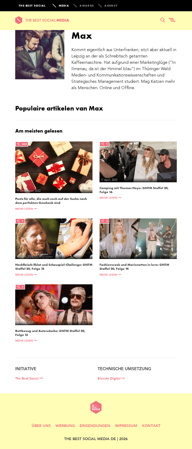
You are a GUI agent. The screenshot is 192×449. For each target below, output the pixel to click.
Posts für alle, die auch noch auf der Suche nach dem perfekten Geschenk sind (51, 201)
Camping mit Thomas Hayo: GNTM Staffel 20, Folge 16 (134, 190)
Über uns (41, 425)
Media (64, 6)
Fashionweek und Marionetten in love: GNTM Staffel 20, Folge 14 (134, 267)
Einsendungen (95, 425)
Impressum (126, 425)
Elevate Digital (110, 378)
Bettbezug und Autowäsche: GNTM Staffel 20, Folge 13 (50, 333)
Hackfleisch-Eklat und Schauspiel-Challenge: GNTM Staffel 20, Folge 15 (53, 267)
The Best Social (27, 378)
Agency (111, 6)
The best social (32, 6)
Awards (87, 6)
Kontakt (151, 425)
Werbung (65, 425)
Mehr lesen (24, 208)
